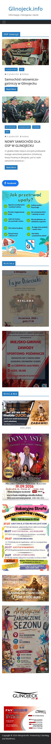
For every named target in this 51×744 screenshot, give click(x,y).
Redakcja (25, 74)
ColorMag (44, 735)
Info (21, 69)
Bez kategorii (11, 127)
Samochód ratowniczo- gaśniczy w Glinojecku (22, 81)
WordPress (10, 738)
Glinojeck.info (25, 8)
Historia (36, 127)
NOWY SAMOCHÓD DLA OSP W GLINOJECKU (22, 143)
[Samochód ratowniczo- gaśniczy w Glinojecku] (25, 52)
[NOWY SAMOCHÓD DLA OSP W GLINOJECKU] (25, 109)
